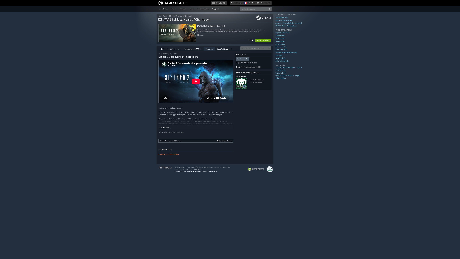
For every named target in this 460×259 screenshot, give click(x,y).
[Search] (270, 9)
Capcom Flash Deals (282, 33)
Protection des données (209, 171)
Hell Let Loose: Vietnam (283, 20)
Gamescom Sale (281, 47)
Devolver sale (280, 44)
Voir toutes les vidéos (255, 82)
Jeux (159, 16)
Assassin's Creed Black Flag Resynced (288, 23)
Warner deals (280, 41)
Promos (183, 9)
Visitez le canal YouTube (256, 80)
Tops (192, 9)
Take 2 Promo (280, 35)
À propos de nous (180, 171)
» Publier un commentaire (168, 154)
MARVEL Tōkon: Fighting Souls (286, 26)
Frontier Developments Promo (286, 52)
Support (215, 9)
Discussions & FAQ (193, 49)
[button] (245, 2)
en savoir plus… (164, 127)
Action (165, 16)
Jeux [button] (173, 9)
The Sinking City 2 (281, 17)
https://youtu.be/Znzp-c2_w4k (173, 132)
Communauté (202, 9)
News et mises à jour (170, 49)
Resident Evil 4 (280, 73)
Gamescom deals (281, 50)
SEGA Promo (279, 38)
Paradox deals (280, 58)
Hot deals (278, 55)
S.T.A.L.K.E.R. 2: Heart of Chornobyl (180, 16)
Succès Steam (224, 49)
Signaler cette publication (246, 63)
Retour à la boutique (263, 40)
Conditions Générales (194, 171)
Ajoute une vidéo (242, 59)
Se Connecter (265, 3)
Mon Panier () (254, 3)
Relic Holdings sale (282, 61)
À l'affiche (163, 9)
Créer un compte (237, 3)
